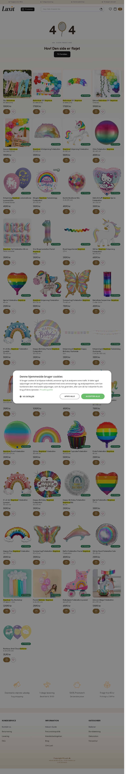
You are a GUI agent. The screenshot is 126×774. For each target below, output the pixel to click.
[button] (27, 396)
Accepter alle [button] (93, 396)
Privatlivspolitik (46, 389)
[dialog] (62, 387)
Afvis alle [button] (70, 396)
